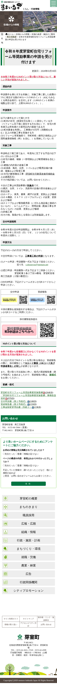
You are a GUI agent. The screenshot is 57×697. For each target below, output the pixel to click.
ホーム (11, 34)
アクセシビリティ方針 (28, 624)
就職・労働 (28, 557)
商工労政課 (11, 37)
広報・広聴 (28, 523)
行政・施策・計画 (28, 540)
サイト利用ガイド (11, 619)
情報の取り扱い (11, 625)
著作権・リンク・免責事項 (46, 618)
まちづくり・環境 (29, 548)
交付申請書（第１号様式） (19, 401)
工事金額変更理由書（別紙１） (21, 407)
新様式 (52, 375)
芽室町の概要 (28, 498)
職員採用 (28, 515)
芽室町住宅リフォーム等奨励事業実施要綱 (27, 392)
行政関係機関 (28, 582)
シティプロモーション (28, 590)
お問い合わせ (46, 625)
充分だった (10, 454)
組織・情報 (28, 532)
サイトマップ (28, 619)
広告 (28, 573)
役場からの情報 (22, 34)
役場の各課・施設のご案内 (43, 34)
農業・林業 (28, 565)
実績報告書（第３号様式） (19, 404)
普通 (19, 454)
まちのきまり (28, 506)
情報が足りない (31, 454)
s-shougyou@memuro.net (37, 264)
